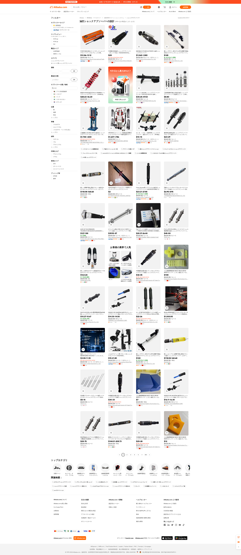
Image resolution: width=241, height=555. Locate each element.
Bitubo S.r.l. (167, 320)
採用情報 (56, 514)
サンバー (137, 486)
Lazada (121, 546)
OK (74, 71)
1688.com (101, 546)
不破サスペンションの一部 (111, 149)
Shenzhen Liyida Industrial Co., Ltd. (90, 363)
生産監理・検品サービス (88, 518)
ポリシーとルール (86, 521)
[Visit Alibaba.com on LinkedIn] (168, 525)
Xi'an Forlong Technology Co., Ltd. (146, 59)
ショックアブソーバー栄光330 (122, 486)
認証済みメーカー (114, 503)
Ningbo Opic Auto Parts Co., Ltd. (173, 60)
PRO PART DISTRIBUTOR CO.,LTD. (146, 101)
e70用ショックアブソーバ (89, 157)
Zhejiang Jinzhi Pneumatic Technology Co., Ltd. (176, 101)
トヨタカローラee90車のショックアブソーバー (164, 153)
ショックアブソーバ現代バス (79, 486)
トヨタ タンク (165, 486)
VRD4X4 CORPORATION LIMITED (118, 141)
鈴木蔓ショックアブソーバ (120, 482)
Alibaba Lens (58, 538)
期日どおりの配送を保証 (88, 510)
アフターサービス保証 (87, 514)
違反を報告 (139, 521)
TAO (135, 546)
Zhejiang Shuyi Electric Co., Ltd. (89, 322)
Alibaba (82, 18)
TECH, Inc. (167, 237)
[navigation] (64, 236)
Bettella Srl (83, 195)
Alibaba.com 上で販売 (170, 503)
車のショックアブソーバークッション (149, 149)
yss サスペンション (59, 490)
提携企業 (166, 518)
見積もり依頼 (113, 507)
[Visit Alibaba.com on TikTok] (183, 525)
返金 (137, 514)
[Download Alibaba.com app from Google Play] (181, 538)
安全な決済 (84, 503)
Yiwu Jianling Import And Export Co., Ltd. (120, 237)
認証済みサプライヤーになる (172, 514)
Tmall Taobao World (111, 546)
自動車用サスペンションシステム (114, 18)
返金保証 (83, 507)
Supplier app (129, 538)
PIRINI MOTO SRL (85, 280)
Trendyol (140, 546)
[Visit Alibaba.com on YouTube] (180, 525)
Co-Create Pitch (58, 507)
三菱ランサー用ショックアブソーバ (162, 482)
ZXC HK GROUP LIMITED (171, 141)
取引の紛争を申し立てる (143, 510)
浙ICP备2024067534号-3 (168, 552)
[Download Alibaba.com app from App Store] (167, 538)
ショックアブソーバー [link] (133, 18)
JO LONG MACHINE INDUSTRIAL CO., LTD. (92, 142)
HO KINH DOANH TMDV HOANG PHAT (147, 237)
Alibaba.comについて (60, 499)
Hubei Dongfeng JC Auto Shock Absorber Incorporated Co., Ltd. (120, 60)
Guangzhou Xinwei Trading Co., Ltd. (146, 141)
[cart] (165, 7)
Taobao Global (128, 546)
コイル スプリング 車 (179, 486)
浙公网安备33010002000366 (151, 552)
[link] (238, 537)
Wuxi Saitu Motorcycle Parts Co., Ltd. (146, 322)
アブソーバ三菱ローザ (128, 149)
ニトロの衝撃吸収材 (142, 153)
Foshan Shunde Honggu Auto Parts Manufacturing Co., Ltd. (92, 239)
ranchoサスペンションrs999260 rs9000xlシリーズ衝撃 (117, 153)
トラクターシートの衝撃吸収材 (91, 149)
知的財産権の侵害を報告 (143, 518)
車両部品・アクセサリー (94, 18)
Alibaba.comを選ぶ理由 (60, 503)
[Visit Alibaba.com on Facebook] (165, 525)
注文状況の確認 (168, 510)
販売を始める (168, 507)
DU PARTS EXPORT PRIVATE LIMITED (119, 195)
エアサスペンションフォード (139, 482)
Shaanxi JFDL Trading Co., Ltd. (145, 197)
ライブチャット (140, 507)
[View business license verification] (137, 552)
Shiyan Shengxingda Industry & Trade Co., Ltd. (148, 280)
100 (146, 454)
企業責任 (56, 510)
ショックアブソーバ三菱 (60, 486)
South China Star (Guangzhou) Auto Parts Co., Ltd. (120, 362)
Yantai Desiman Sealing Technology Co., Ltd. (176, 279)
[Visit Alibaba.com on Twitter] (172, 525)
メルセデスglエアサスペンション (100, 486)
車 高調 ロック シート (150, 486)
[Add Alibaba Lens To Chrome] (80, 538)
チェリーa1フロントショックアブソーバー (175, 149)
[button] (141, 7)
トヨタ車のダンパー (103, 482)
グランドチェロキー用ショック (84, 482)
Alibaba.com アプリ (141, 538)
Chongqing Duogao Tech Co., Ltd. (90, 101)
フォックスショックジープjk (90, 153)
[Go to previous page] (119, 454)
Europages (148, 546)
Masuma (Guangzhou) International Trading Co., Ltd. (92, 59)
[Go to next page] (149, 454)
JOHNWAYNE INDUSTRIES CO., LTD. (174, 195)
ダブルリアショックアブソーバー (62, 482)
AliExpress (94, 546)
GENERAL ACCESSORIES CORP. (117, 320)
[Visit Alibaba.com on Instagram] (176, 525)
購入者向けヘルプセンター (144, 503)
